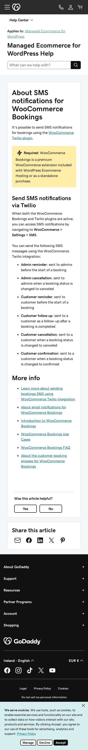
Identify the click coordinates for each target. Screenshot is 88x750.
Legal (23, 688)
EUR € (74, 660)
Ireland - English (17, 660)
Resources (12, 590)
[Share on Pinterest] (62, 540)
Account (10, 613)
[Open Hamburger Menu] (5, 7)
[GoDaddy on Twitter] (41, 672)
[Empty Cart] (80, 7)
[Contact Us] (61, 7)
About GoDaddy (16, 567)
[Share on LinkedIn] (40, 540)
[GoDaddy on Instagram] (18, 672)
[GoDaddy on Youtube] (52, 672)
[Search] (76, 65)
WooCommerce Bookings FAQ (45, 447)
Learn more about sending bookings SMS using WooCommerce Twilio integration (48, 393)
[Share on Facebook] (29, 540)
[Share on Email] (17, 540)
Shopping (11, 625)
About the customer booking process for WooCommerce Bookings (44, 461)
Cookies (63, 688)
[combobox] (39, 65)
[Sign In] (70, 7)
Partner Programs (18, 602)
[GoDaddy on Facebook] (7, 672)
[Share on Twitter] (51, 540)
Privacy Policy (42, 688)
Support (10, 578)
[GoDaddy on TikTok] (29, 672)
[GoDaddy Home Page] (22, 641)
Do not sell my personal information (44, 697)
